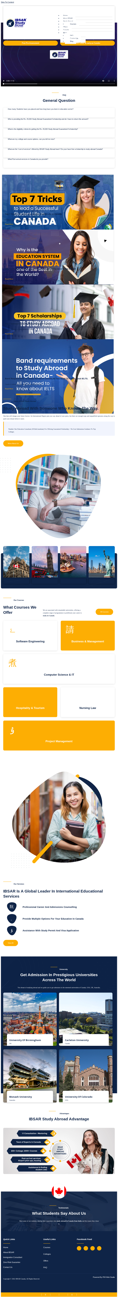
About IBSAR (68, 18)
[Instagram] (92, 1248)
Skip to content (7, 2)
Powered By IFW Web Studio (104, 1277)
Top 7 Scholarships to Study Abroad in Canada (28, 324)
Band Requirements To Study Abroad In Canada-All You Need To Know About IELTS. (46, 378)
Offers (65, 27)
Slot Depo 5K (51, 1287)
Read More (9, 224)
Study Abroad (68, 21)
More (65, 33)
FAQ (71, 35)
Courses (73, 24)
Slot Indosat (51, 1290)
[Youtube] (99, 1248)
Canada (66, 30)
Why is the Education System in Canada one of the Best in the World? (40, 269)
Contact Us (74, 38)
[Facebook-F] (79, 1248)
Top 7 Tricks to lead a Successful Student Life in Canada (33, 214)
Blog (71, 41)
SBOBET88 (51, 1285)
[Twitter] (86, 1248)
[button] (84, 10)
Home (65, 15)
